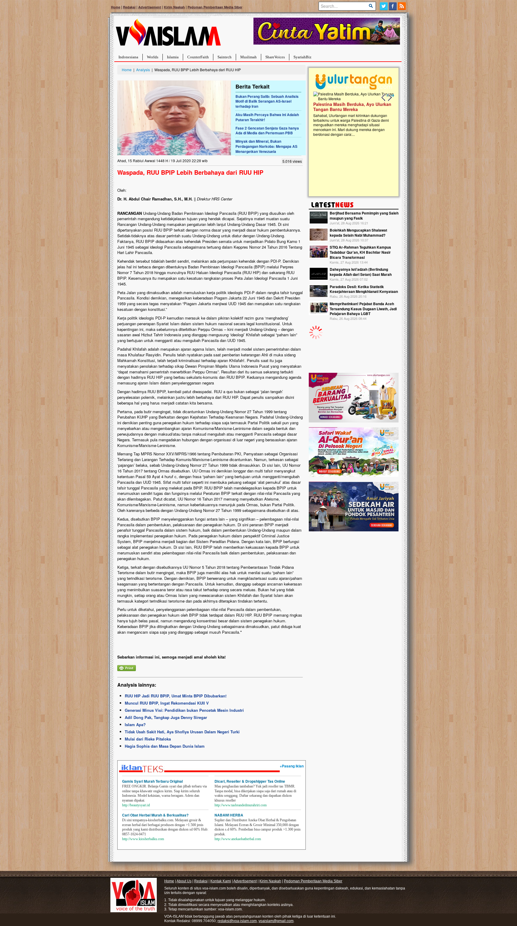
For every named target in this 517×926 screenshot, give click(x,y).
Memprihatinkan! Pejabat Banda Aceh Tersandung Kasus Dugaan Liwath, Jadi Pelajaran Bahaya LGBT (363, 309)
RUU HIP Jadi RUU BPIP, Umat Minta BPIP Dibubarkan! (175, 696)
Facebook (393, 6)
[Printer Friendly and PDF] (126, 667)
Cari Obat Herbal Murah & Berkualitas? (155, 815)
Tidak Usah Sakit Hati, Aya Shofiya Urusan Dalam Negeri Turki (182, 732)
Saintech (225, 57)
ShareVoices (275, 57)
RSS (402, 6)
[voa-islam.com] (168, 34)
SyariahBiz (302, 57)
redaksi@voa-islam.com (237, 921)
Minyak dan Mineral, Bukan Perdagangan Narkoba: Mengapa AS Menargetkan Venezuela (266, 146)
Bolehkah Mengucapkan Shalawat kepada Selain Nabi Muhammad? (358, 232)
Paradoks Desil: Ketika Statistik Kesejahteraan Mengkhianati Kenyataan (364, 289)
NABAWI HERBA (229, 815)
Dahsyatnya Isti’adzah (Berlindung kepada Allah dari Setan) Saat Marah (361, 272)
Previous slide (384, 97)
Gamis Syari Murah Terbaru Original (152, 781)
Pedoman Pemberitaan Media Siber (215, 7)
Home (115, 7)
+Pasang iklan (292, 766)
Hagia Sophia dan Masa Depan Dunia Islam (165, 746)
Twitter (383, 6)
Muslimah (248, 57)
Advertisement (149, 7)
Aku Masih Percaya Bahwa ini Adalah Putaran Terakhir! (267, 117)
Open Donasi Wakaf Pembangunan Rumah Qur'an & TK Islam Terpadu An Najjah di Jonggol (351, 114)
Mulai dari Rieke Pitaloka (148, 739)
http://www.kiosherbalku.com (143, 839)
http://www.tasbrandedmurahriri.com (241, 805)
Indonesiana (128, 57)
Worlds (152, 57)
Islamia (173, 57)
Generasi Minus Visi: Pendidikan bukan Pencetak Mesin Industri (184, 710)
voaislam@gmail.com (276, 921)
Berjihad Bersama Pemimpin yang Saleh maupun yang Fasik (364, 215)
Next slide (390, 97)
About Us (184, 881)
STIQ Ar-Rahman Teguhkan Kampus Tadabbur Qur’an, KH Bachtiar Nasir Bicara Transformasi (360, 252)
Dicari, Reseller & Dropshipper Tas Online (250, 781)
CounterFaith (198, 57)
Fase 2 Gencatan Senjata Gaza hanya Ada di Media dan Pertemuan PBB (267, 130)
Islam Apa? (135, 724)
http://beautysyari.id (136, 805)
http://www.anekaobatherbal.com (238, 839)
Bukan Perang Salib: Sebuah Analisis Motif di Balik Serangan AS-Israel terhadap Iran (267, 101)
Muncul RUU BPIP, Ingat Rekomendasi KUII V (167, 703)
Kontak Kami (220, 881)
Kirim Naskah (174, 7)
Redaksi (129, 7)
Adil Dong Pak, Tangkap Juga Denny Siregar (166, 717)
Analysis (143, 69)
